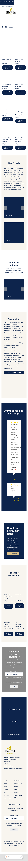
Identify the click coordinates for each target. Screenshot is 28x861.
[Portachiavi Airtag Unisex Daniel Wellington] (20, 129)
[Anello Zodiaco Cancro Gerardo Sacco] (19, 586)
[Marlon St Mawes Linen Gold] (7, 76)
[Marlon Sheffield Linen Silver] (20, 51)
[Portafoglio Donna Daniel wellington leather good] (7, 101)
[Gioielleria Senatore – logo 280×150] (11, 8)
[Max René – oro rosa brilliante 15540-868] (8, 615)
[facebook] (20, 6)
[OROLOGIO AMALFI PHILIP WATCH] (8, 587)
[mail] (25, 6)
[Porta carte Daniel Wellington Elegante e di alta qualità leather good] (20, 101)
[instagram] (22, 6)
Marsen (17, 845)
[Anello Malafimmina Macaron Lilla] (19, 615)
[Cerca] (20, 11)
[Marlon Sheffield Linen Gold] (20, 76)
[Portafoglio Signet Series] (7, 51)
